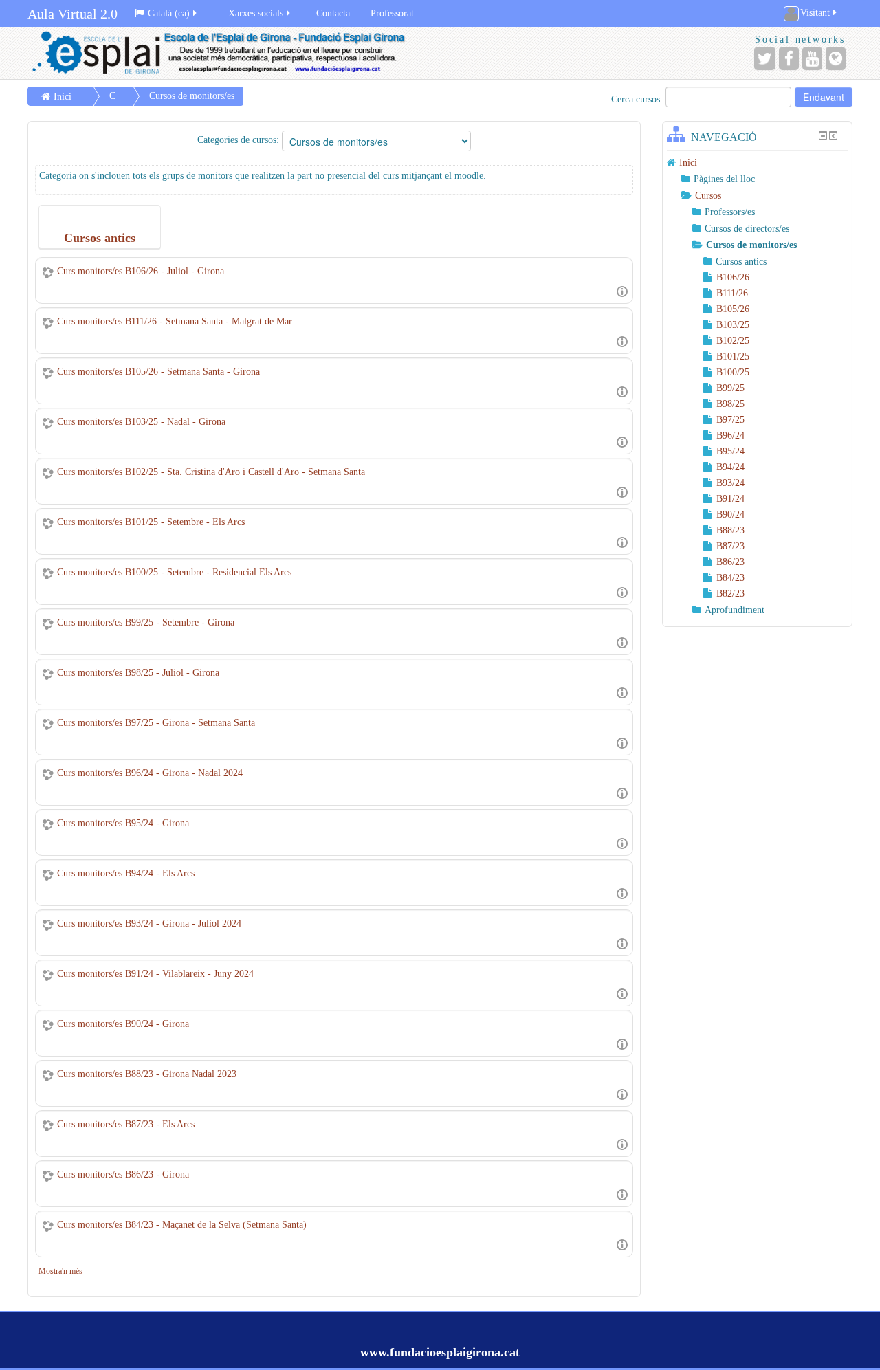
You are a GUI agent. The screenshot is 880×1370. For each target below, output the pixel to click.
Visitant (815, 13)
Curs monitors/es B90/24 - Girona (123, 1024)
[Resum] (622, 290)
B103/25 (732, 325)
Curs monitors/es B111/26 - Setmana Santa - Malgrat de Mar (174, 321)
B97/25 (730, 420)
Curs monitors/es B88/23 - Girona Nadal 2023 (146, 1074)
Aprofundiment (734, 610)
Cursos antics (741, 261)
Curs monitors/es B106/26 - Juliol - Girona (140, 271)
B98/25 (730, 404)
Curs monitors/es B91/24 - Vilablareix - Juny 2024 (155, 974)
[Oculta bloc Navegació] (823, 135)
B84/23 (730, 578)
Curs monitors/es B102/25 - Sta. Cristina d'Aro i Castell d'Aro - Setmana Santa (211, 472)
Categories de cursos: (238, 140)
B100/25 (732, 372)
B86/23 (730, 562)
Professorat (392, 13)
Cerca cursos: (638, 99)
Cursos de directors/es (747, 228)
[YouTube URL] (812, 58)
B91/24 (730, 499)
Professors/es (730, 212)
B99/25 (730, 388)
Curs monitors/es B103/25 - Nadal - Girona (141, 422)
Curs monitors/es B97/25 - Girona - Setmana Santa (156, 723)
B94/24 (730, 467)
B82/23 (730, 593)
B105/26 (732, 309)
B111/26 (732, 293)
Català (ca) (169, 13)
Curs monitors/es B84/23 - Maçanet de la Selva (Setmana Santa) (182, 1224)
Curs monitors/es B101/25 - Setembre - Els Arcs (151, 522)
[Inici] (230, 53)
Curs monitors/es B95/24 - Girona (123, 823)
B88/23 (730, 530)
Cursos (708, 195)
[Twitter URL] (765, 58)
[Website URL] (836, 58)
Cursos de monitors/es (191, 96)
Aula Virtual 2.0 (73, 13)
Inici (63, 96)
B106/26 (732, 277)
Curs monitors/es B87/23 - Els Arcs (126, 1124)
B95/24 (730, 451)
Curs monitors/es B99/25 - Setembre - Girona (145, 622)
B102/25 (732, 340)
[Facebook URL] (789, 58)
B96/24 (730, 435)
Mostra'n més (60, 1271)
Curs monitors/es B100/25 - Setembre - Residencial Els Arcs (174, 572)
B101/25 (732, 356)
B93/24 (730, 483)
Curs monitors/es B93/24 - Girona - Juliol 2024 (149, 923)
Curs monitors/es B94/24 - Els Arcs (126, 873)
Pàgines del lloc (724, 179)
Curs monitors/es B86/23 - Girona (123, 1174)
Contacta (333, 13)
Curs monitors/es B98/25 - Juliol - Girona (138, 672)
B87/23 (730, 546)
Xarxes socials (255, 13)
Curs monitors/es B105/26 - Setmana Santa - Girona (158, 371)
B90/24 (730, 514)
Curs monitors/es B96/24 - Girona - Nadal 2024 (150, 773)
